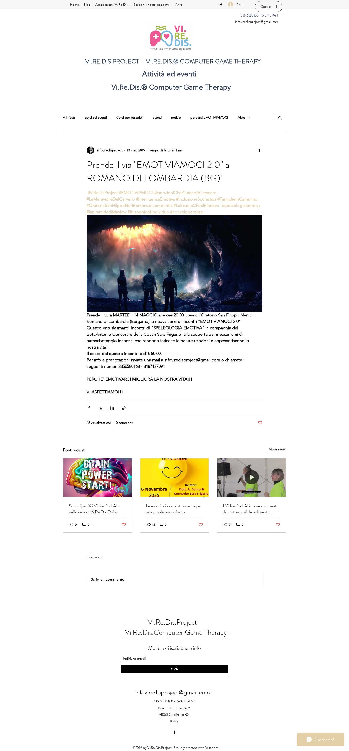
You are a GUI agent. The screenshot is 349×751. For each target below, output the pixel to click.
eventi (157, 117)
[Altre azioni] (259, 150)
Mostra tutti (277, 449)
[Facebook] (221, 4)
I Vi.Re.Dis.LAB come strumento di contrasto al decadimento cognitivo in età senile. (250, 509)
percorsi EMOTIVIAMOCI (209, 117)
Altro (241, 117)
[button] (280, 118)
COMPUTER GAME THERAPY (220, 61)
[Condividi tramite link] (124, 408)
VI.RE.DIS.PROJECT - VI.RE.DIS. (129, 61)
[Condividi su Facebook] (89, 408)
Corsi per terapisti (129, 117)
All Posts (69, 117)
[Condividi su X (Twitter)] (100, 408)
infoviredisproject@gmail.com (257, 21)
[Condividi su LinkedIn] (112, 408)
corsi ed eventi (96, 117)
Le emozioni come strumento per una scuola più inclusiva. (173, 509)
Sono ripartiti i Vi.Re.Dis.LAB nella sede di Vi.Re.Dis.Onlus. (94, 509)
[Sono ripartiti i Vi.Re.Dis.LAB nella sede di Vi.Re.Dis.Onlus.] (97, 477)
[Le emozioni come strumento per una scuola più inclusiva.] (174, 477)
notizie (176, 117)
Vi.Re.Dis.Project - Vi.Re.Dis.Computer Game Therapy (176, 627)
